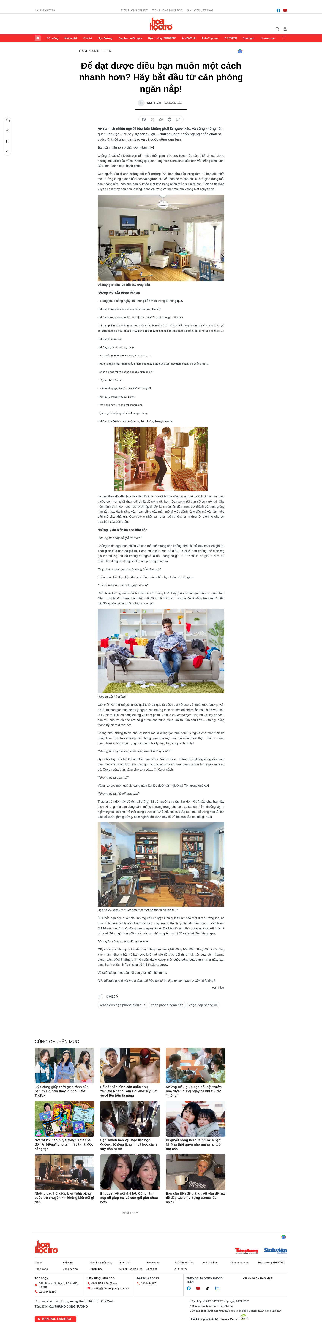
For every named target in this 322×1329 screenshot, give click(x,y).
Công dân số (70, 1268)
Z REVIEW (230, 38)
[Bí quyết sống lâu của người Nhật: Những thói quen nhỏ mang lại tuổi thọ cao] (195, 1119)
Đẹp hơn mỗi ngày (130, 38)
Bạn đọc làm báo (56, 1318)
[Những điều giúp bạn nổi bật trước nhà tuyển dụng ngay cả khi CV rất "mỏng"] (195, 1065)
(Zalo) (113, 1283)
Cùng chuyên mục (57, 1041)
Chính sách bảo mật (257, 1278)
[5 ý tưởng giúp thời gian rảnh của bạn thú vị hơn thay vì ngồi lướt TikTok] (64, 1065)
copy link (161, 119)
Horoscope (268, 38)
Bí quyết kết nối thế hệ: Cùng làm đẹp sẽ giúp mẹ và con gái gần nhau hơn (129, 1198)
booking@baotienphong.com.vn (110, 1288)
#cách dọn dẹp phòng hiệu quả (122, 1005)
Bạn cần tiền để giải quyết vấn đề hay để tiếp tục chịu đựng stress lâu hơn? (195, 1198)
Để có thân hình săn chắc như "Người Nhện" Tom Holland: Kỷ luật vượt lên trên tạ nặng (128, 1091)
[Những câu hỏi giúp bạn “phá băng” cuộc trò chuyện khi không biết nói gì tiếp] (64, 1172)
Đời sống (53, 38)
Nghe (7, 120)
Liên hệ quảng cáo (101, 1278)
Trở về (7, 151)
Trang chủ (38, 38)
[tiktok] (209, 1288)
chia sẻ (144, 119)
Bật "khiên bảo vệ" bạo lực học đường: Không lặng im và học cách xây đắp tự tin (128, 1144)
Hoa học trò (46, 1247)
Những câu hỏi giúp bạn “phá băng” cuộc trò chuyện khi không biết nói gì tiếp (64, 1198)
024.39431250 (47, 1291)
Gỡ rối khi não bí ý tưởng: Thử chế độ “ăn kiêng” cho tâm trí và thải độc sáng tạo (64, 1144)
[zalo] (219, 1288)
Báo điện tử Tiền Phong (161, 24)
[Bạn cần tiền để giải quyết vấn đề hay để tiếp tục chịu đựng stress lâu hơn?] (195, 1172)
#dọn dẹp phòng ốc (203, 1005)
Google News (240, 51)
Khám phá (70, 38)
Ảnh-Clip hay (210, 38)
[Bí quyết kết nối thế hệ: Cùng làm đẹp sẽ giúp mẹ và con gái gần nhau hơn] (130, 1172)
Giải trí (87, 38)
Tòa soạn (41, 1278)
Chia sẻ (7, 131)
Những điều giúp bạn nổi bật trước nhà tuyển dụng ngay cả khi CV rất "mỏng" (194, 1091)
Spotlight (249, 38)
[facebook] (278, 10)
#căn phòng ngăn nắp (167, 1005)
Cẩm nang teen (95, 51)
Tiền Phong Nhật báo (167, 10)
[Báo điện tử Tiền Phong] (246, 1251)
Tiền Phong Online (134, 10)
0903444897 (148, 1283)
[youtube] (285, 10)
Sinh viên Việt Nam (200, 10)
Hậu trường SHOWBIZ (162, 38)
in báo (169, 119)
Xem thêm (284, 38)
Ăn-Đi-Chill (189, 38)
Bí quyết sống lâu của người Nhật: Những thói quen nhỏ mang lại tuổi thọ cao (194, 1144)
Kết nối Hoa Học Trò (130, 1268)
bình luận (178, 119)
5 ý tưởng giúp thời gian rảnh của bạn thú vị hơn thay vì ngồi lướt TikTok (62, 1091)
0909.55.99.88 (100, 1283)
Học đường (105, 38)
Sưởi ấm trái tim (183, 1262)
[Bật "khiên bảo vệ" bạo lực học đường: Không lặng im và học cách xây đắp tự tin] (130, 1119)
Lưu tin (7, 141)
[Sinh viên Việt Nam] (275, 1251)
